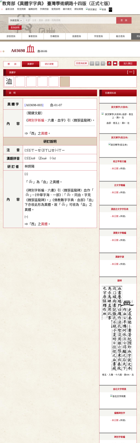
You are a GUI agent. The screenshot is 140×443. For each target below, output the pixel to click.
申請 (122, 168)
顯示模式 (67, 9)
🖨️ (109, 63)
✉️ (115, 63)
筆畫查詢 (32, 36)
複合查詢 (120, 36)
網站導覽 (78, 9)
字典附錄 (44, 9)
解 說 (12, 64)
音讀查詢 (76, 36)
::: (2, 9)
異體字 (30, 64)
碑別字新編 (36, 120)
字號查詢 (98, 36)
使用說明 (55, 9)
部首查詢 (11, 36)
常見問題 (21, 9)
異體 (44, 133)
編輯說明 (32, 9)
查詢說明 (15, 27)
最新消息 (9, 9)
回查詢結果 (81, 63)
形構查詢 (54, 36)
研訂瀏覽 (49, 64)
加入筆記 (128, 63)
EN (110, 9)
